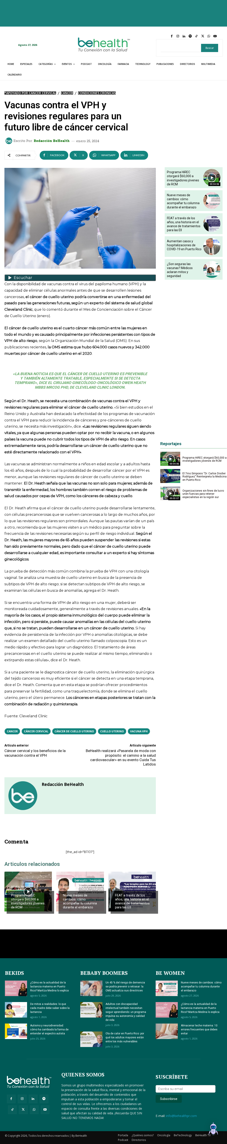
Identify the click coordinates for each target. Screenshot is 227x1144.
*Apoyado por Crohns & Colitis (132, 888)
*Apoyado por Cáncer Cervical (30, 93)
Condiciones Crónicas (97, 93)
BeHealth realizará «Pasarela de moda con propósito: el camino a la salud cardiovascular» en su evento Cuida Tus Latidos (121, 757)
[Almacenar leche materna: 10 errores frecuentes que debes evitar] (167, 1031)
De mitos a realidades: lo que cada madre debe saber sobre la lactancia (50, 1008)
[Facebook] (171, 36)
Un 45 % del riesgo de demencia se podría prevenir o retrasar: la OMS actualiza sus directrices (125, 986)
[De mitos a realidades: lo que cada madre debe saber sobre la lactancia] (16, 1010)
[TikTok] (196, 36)
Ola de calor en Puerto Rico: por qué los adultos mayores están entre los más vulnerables (125, 1037)
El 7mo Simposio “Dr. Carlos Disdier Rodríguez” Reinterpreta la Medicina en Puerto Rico (204, 476)
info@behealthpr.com (181, 1116)
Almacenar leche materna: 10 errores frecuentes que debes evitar (199, 1029)
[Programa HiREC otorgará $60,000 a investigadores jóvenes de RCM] (28, 891)
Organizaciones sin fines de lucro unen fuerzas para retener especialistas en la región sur (203, 494)
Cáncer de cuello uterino (74, 731)
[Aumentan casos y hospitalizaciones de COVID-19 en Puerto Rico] (211, 246)
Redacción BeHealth (52, 140)
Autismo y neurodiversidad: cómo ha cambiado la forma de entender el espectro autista (49, 1029)
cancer (12, 731)
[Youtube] (215, 36)
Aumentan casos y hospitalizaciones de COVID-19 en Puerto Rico (184, 245)
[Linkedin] (184, 36)
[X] (203, 36)
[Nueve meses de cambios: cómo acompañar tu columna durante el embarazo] (211, 200)
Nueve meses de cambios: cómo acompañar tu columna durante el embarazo (80, 901)
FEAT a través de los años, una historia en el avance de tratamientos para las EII (132, 901)
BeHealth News (21, 887)
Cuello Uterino (112, 731)
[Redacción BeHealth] (10, 141)
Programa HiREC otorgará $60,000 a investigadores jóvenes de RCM (28, 901)
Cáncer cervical (36, 731)
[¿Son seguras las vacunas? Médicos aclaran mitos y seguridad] (211, 269)
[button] (213, 1129)
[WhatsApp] (209, 36)
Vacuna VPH (139, 731)
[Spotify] (190, 36)
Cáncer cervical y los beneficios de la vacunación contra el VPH (35, 752)
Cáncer (67, 93)
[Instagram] (178, 36)
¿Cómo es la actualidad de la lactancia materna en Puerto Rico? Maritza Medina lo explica (49, 986)
